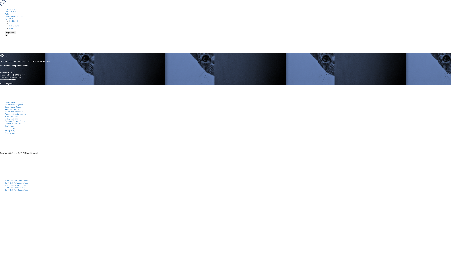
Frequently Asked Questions (15, 114)
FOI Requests (10, 128)
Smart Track (9, 126)
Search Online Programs (14, 104)
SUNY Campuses (11, 116)
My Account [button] (9, 19)
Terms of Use (10, 133)
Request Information (8, 79)
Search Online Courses (13, 107)
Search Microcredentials (14, 112)
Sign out (12, 28)
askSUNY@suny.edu (13, 77)
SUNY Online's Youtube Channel (17, 180)
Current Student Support (14, 102)
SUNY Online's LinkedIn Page (16, 185)
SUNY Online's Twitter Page (15, 187)
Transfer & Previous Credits (15, 121)
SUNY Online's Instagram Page (16, 190)
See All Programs (6, 83)
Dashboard (13, 21)
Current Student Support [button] (14, 16)
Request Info (10, 32)
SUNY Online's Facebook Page (16, 183)
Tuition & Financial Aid (13, 123)
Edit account (14, 26)
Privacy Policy (10, 130)
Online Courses (10, 11)
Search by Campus (12, 109)
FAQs (7, 14)
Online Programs (11, 9)
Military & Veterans (12, 119)
